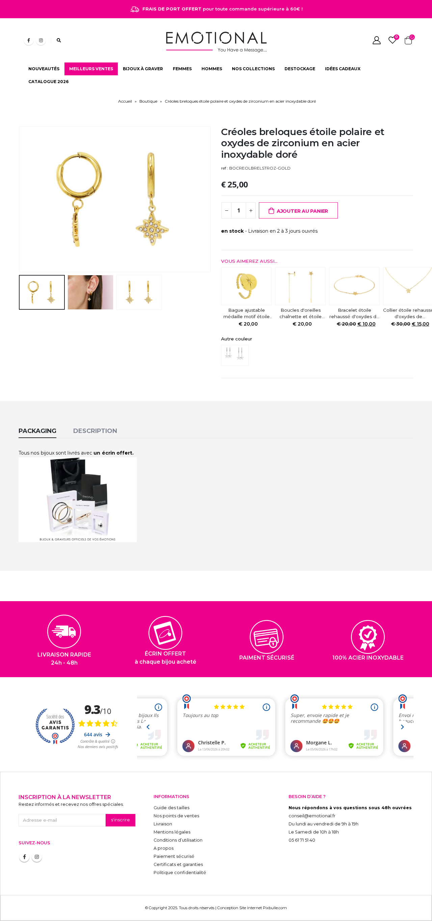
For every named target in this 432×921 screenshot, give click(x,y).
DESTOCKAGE (300, 68)
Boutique (148, 101)
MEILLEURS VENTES (91, 68)
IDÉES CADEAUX (342, 68)
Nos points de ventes (176, 815)
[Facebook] (29, 40)
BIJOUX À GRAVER (143, 68)
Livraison (163, 823)
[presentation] (20, 199)
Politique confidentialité (180, 872)
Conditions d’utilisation (178, 840)
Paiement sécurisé (174, 856)
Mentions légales (172, 832)
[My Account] (376, 40)
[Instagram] (41, 40)
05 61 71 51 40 (302, 840)
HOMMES (211, 68)
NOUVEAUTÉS (43, 68)
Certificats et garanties (178, 864)
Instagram (37, 857)
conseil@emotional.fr (312, 815)
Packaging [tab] (37, 431)
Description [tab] (95, 431)
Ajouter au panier (302, 211)
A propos (163, 848)
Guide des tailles (171, 807)
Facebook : (24, 857)
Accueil (125, 101)
